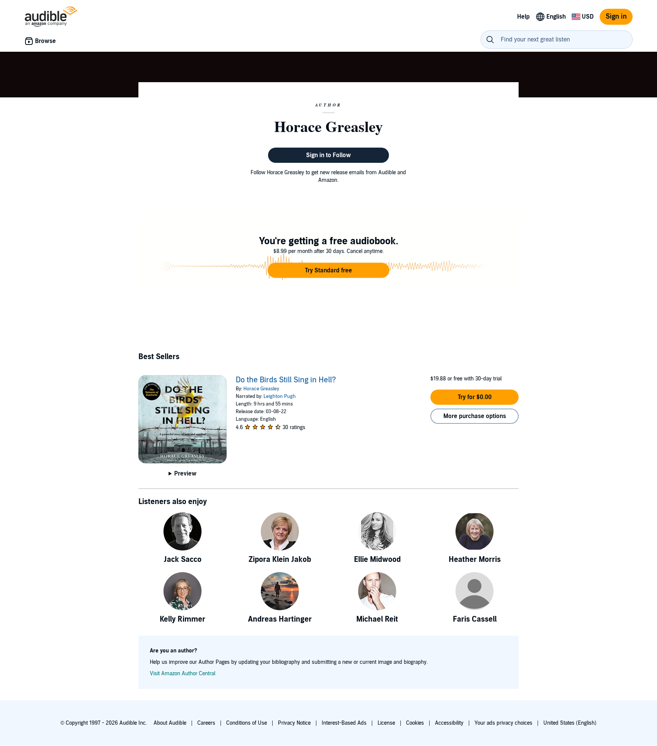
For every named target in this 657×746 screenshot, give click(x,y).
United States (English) (570, 723)
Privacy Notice (294, 723)
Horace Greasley (261, 389)
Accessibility (449, 723)
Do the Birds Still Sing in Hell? (286, 380)
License (386, 723)
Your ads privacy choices (503, 723)
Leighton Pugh (279, 396)
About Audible (170, 723)
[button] (328, 270)
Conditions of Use (246, 723)
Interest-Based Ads (344, 723)
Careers (206, 723)
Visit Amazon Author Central (182, 673)
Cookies (415, 723)
